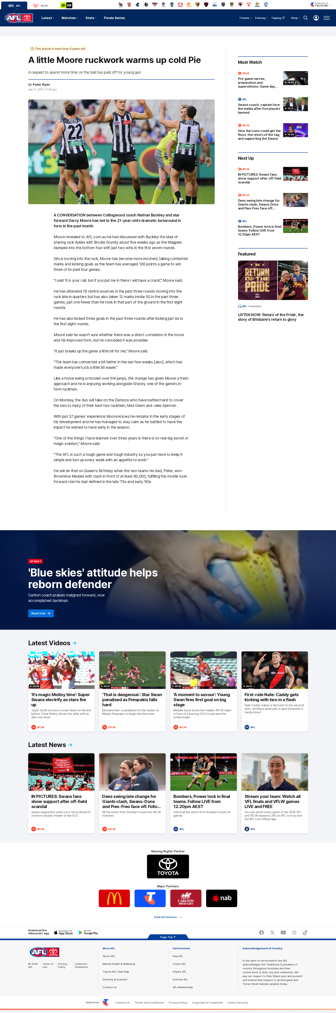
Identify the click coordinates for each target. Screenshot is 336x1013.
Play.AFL (178, 956)
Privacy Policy (62, 965)
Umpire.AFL (179, 971)
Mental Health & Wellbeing (119, 963)
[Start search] (305, 18)
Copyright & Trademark (207, 1002)
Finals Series (114, 18)
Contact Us (110, 987)
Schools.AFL (180, 979)
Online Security (238, 1002)
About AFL (109, 956)
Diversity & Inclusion (115, 979)
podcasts (255, 306)
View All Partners (165, 917)
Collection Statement (81, 965)
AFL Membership (183, 987)
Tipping (276, 17)
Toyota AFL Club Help (116, 971)
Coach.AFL (179, 963)
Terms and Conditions (149, 1002)
